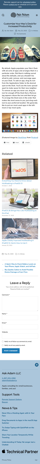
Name (4, 314)
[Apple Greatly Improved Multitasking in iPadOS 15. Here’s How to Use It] (20, 228)
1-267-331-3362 (9, 378)
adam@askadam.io (9, 380)
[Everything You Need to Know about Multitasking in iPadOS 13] (20, 169)
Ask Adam (10, 31)
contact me (13, 4)
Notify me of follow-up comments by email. (18, 341)
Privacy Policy (6, 460)
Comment (6, 295)
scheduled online (29, 2)
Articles (35, 31)
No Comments (21, 34)
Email (4, 323)
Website (5, 332)
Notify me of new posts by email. (14, 345)
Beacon (5, 402)
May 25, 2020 (22, 31)
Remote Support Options (12, 399)
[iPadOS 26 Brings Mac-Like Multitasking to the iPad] (20, 199)
